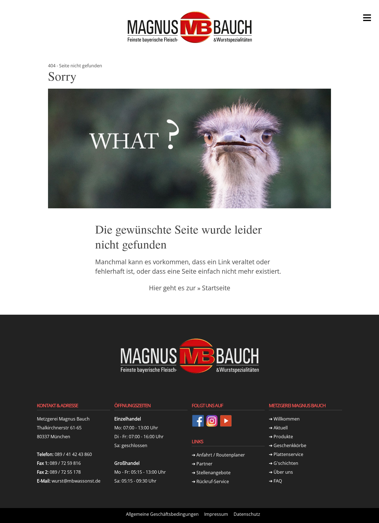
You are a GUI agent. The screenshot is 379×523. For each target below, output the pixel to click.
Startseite (216, 287)
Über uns (283, 472)
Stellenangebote (213, 473)
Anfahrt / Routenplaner (220, 455)
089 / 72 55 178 (65, 472)
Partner (204, 464)
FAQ (278, 481)
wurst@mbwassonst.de (76, 481)
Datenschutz (247, 514)
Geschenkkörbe (290, 445)
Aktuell (281, 428)
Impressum (216, 514)
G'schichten (286, 463)
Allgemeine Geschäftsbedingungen (162, 514)
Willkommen (287, 419)
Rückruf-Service (212, 481)
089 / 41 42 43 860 (73, 454)
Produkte (283, 437)
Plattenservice (288, 454)
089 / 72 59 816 (65, 463)
